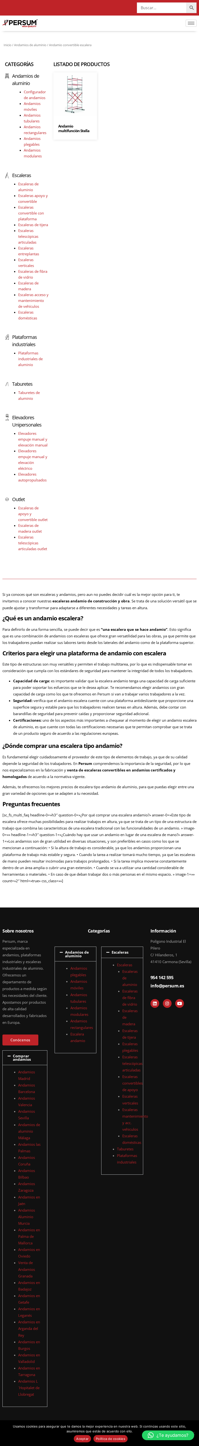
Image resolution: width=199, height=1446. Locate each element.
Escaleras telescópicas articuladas (28, 236)
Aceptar (82, 1439)
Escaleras (21, 175)
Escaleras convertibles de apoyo (132, 1083)
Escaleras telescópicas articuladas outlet (32, 543)
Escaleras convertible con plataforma (31, 213)
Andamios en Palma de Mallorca (29, 1236)
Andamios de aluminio (30, 45)
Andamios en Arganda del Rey (29, 1328)
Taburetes (22, 384)
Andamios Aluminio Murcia (26, 1217)
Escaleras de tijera (33, 224)
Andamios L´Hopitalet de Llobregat (29, 1388)
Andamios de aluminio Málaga (29, 1131)
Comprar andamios (22, 1057)
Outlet (18, 499)
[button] (25, 1058)
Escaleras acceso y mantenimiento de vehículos (33, 300)
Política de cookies (110, 1439)
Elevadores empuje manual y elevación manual (33, 439)
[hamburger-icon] (191, 23)
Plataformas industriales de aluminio (30, 359)
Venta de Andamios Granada (26, 1269)
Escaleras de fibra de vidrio (130, 998)
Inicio (7, 45)
